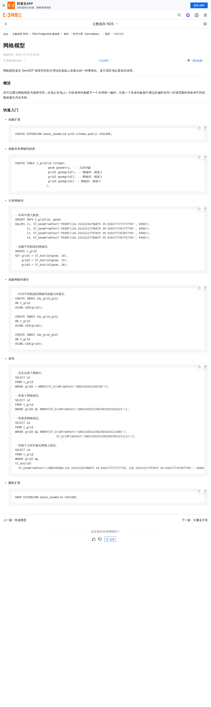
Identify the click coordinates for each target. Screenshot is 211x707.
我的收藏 (197, 60)
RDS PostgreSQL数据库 (46, 33)
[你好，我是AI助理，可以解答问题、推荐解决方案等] (188, 15)
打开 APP (199, 5)
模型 (107, 33)
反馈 (112, 539)
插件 (66, 33)
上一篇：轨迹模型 (14, 520)
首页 (5, 34)
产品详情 (103, 60)
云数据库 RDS (20, 33)
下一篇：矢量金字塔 (195, 520)
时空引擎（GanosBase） (87, 33)
